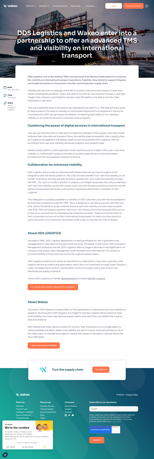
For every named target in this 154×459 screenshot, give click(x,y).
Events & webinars (48, 412)
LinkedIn (11, 110)
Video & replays (47, 409)
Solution (43, 6)
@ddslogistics (68, 278)
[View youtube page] (73, 415)
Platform (30, 6)
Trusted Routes (22, 418)
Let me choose (27, 447)
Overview (20, 406)
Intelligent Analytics (24, 412)
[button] (5, 455)
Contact (68, 412)
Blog (42, 415)
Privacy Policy (132, 395)
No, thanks (11, 447)
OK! (44, 447)
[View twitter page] (69, 415)
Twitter (10, 105)
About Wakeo (71, 406)
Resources (76, 6)
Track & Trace (21, 409)
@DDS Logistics (96, 278)
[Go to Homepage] (10, 6)
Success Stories (60, 6)
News (42, 418)
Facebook (12, 108)
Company (90, 6)
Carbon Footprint (23, 415)
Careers (68, 409)
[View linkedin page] (66, 415)
